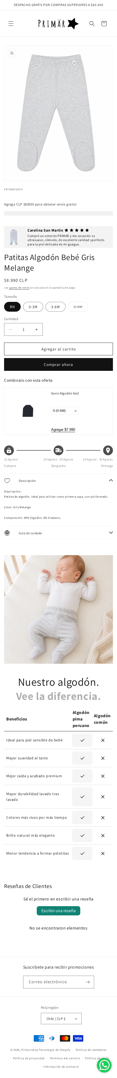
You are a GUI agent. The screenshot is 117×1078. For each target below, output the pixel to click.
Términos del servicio (65, 1058)
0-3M (33, 306)
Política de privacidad (29, 1058)
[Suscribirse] (88, 982)
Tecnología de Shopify (54, 1050)
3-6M (55, 306)
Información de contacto (61, 1066)
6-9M (81, 308)
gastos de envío (19, 287)
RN (12, 306)
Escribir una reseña (58, 910)
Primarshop (29, 1050)
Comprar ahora (58, 364)
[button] (11, 24)
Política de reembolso (91, 1050)
